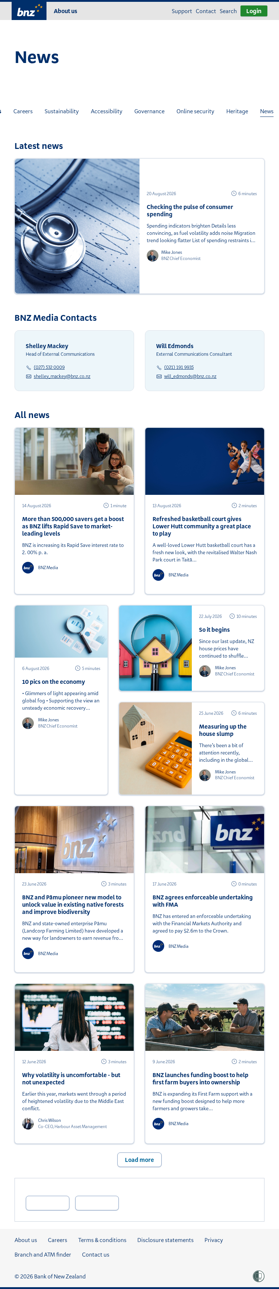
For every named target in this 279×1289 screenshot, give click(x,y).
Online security (195, 111)
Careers (23, 111)
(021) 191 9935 (179, 367)
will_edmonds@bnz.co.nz (190, 376)
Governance (149, 111)
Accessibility (106, 111)
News (267, 111)
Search (228, 11)
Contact (206, 11)
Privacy (214, 1239)
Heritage (237, 111)
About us (65, 11)
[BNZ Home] (29, 10)
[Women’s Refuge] (258, 1276)
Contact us (95, 1254)
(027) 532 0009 (49, 367)
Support (182, 11)
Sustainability (62, 111)
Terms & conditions (102, 1239)
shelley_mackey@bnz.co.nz (62, 376)
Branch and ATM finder (43, 1254)
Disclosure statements (165, 1239)
